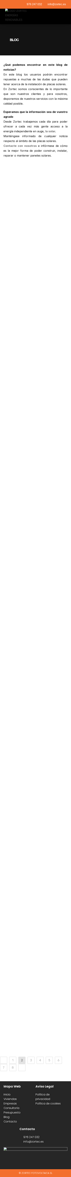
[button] (63, 16)
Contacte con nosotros (20, 146)
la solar (50, 131)
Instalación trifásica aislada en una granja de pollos (34, 1026)
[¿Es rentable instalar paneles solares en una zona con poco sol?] (35, 216)
